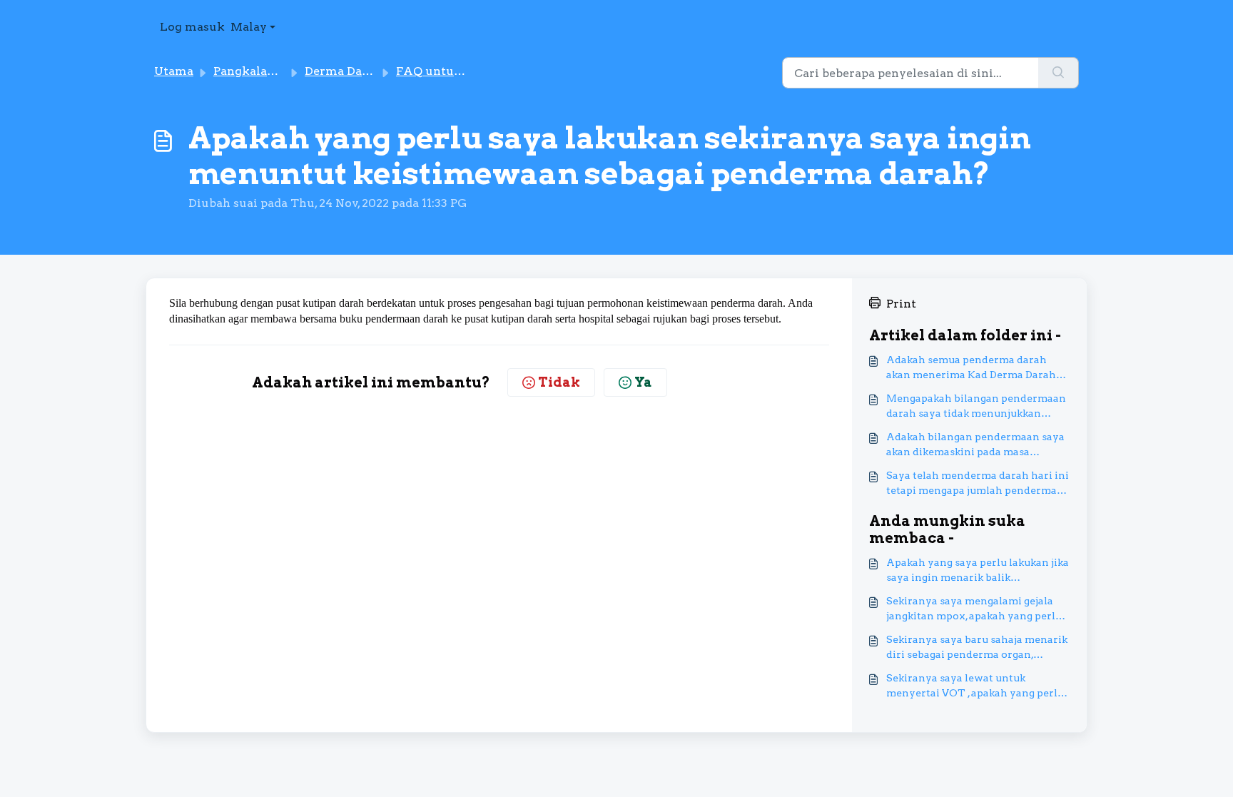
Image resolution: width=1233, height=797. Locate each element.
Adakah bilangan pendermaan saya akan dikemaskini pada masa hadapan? (975, 445)
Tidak (559, 382)
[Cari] (1058, 72)
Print (901, 303)
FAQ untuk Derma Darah (469, 71)
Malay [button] (248, 27)
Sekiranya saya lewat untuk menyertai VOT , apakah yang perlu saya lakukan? (975, 686)
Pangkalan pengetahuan (283, 71)
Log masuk (192, 27)
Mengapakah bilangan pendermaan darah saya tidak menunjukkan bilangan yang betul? (976, 406)
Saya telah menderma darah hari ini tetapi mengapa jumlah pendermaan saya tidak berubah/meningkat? (978, 483)
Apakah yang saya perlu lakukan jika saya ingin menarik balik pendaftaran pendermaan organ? (977, 571)
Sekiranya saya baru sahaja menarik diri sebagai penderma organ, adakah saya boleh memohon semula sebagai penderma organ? (976, 648)
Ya (643, 382)
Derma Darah (343, 71)
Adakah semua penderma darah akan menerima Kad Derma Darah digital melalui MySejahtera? (971, 368)
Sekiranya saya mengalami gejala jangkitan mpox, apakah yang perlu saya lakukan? (974, 609)
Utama (173, 71)
